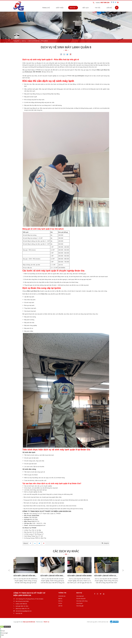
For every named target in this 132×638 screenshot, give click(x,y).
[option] (66, 27)
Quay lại (106, 543)
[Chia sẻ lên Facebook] (30, 543)
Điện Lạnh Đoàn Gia (103, 70)
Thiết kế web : (39, 622)
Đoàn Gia (44, 294)
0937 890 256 (104, 2)
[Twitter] (67, 54)
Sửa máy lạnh (80, 596)
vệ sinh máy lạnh (43, 75)
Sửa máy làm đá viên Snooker (52, 576)
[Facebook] (61, 54)
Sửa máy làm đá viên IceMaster (106, 576)
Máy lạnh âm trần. (29, 322)
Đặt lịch (86, 8)
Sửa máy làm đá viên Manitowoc (25, 576)
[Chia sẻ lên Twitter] (39, 543)
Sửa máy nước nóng (81, 601)
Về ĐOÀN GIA (61, 596)
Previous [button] (9, 570)
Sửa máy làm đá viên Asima (79, 576)
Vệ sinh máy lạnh (80, 598)
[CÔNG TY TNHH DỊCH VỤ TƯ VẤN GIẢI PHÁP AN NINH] (18, 6)
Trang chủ (46, 8)
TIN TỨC (97, 8)
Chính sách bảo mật (103, 622)
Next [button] (123, 570)
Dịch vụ (24, 41)
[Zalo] (64, 54)
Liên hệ (109, 8)
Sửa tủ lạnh (79, 603)
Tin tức (60, 603)
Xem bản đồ (19, 613)
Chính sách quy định (92, 622)
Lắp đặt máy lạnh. (29, 296)
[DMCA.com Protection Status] (5, 626)
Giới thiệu (59, 8)
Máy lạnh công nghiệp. (30, 325)
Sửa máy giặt (79, 606)
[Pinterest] (70, 54)
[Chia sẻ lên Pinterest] (43, 543)
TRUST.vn (46, 622)
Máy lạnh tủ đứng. (29, 319)
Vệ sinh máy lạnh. (29, 302)
